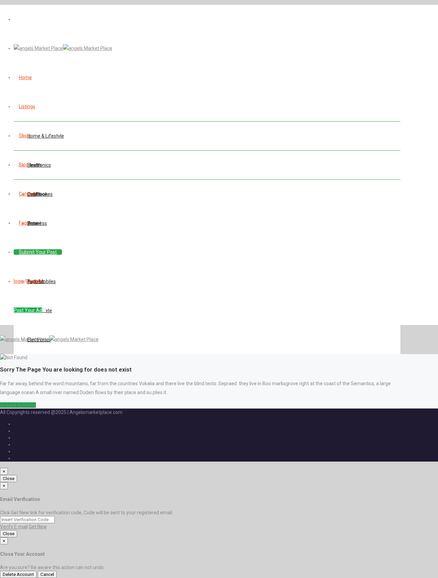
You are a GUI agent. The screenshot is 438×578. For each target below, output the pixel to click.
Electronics (39, 165)
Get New (38, 526)
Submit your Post (38, 252)
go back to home (18, 405)
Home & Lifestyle (45, 136)
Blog (23, 164)
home (25, 77)
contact (27, 194)
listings (27, 106)
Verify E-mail (14, 526)
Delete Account (18, 574)
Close (8, 478)
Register (35, 281)
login (19, 281)
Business (37, 223)
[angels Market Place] (63, 48)
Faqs (24, 223)
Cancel (47, 574)
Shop (24, 135)
